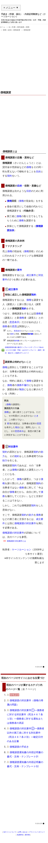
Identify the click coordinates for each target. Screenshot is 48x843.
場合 (17, 427)
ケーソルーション (21, 549)
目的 (38, 171)
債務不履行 (23, 385)
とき (36, 415)
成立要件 (31, 275)
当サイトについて (9, 832)
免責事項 (20, 835)
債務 (4, 326)
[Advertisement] (24, 62)
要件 (19, 269)
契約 (9, 175)
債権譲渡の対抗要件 (25, 523)
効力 (4, 460)
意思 (14, 326)
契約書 (30, 334)
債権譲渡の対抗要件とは (16, 541)
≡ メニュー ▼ (11, 7)
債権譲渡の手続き (19, 746)
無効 (21, 389)
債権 (28, 167)
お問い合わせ (22, 832)
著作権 (27, 835)
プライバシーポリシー (37, 832)
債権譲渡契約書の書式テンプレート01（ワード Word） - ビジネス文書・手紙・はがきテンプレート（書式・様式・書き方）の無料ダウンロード (25, 350)
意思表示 (14, 322)
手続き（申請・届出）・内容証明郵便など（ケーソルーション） (23, 15)
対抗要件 (13, 446)
